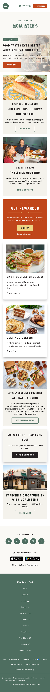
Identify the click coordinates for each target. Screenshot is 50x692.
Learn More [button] (25, 513)
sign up (25, 228)
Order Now (11, 65)
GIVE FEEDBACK (25, 455)
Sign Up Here (32, 565)
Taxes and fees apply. (24, 234)
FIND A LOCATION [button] (25, 190)
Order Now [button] (25, 129)
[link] (25, 6)
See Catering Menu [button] (25, 420)
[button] (6, 6)
